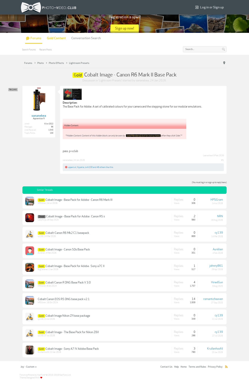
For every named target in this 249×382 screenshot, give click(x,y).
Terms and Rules (197, 366)
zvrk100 (89, 167)
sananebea (142, 80)
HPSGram (42, 203)
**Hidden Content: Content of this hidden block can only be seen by (95, 135)
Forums (35, 38)
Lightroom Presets (110, 80)
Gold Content (56, 38)
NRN (220, 216)
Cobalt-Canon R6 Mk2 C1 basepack (67, 233)
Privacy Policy (215, 366)
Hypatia (80, 167)
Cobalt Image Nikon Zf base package (68, 316)
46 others (101, 167)
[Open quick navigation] (224, 63)
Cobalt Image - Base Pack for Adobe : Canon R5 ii (75, 216)
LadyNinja (42, 220)
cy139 (40, 236)
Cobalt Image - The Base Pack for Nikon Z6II (72, 332)
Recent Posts (45, 49)
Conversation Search (86, 38)
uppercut (72, 167)
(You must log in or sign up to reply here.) (209, 182)
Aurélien (41, 253)
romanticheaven (213, 299)
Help (176, 366)
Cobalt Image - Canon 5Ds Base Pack (68, 249)
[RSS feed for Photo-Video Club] (226, 366)
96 (52, 127)
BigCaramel (43, 269)
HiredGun (217, 282)
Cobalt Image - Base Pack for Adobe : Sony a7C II (75, 266)
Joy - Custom (27, 366)
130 (51, 133)
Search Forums (29, 49)
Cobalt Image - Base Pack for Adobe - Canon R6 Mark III (79, 200)
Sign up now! (124, 28)
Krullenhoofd (43, 352)
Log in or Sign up (212, 7)
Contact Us (166, 366)
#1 (222, 160)
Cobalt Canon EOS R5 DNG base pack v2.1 (64, 299)
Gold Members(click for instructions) (143, 135)
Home (184, 366)
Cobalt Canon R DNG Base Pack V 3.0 (68, 282)
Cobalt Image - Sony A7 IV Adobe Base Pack (72, 349)
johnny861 (216, 266)
